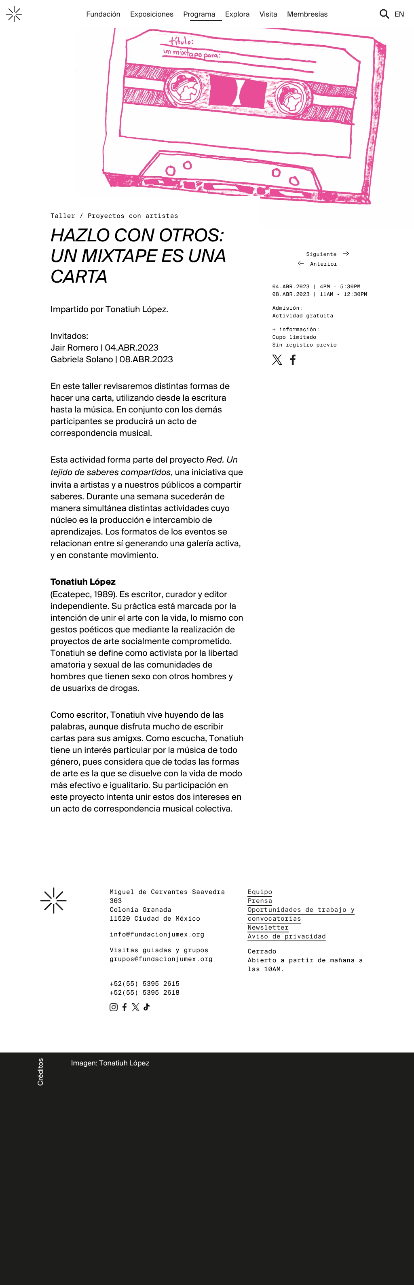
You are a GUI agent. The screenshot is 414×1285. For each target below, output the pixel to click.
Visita (268, 14)
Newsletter (268, 927)
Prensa (259, 900)
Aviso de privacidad (286, 936)
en (399, 14)
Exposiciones (151, 14)
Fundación (103, 14)
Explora (237, 14)
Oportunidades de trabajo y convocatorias (301, 914)
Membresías (307, 14)
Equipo (259, 892)
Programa (199, 14)
